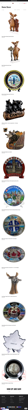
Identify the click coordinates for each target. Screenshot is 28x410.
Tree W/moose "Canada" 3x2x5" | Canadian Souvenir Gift (9, 296)
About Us (11, 399)
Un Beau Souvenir (15, 408)
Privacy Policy (3, 399)
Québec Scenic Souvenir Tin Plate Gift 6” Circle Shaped (9, 238)
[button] (1, 3)
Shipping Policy (4, 402)
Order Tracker (12, 402)
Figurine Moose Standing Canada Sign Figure (8, 36)
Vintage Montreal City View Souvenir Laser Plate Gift (9, 325)
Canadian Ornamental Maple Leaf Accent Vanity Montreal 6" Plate (10, 354)
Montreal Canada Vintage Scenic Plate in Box (8, 94)
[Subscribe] (19, 391)
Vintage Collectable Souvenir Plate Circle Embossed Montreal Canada (11, 209)
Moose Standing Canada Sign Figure (6, 65)
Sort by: (15, 9)
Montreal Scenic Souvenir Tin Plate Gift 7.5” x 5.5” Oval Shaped (10, 267)
